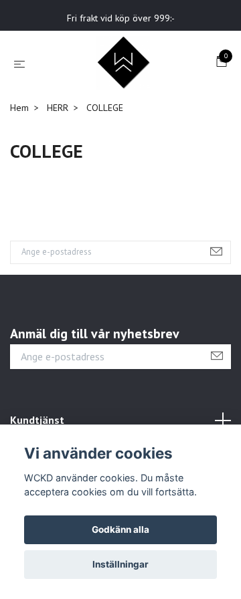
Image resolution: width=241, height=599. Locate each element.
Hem (19, 108)
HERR (57, 108)
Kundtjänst (37, 420)
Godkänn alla (120, 529)
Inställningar (120, 564)
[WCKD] (123, 63)
